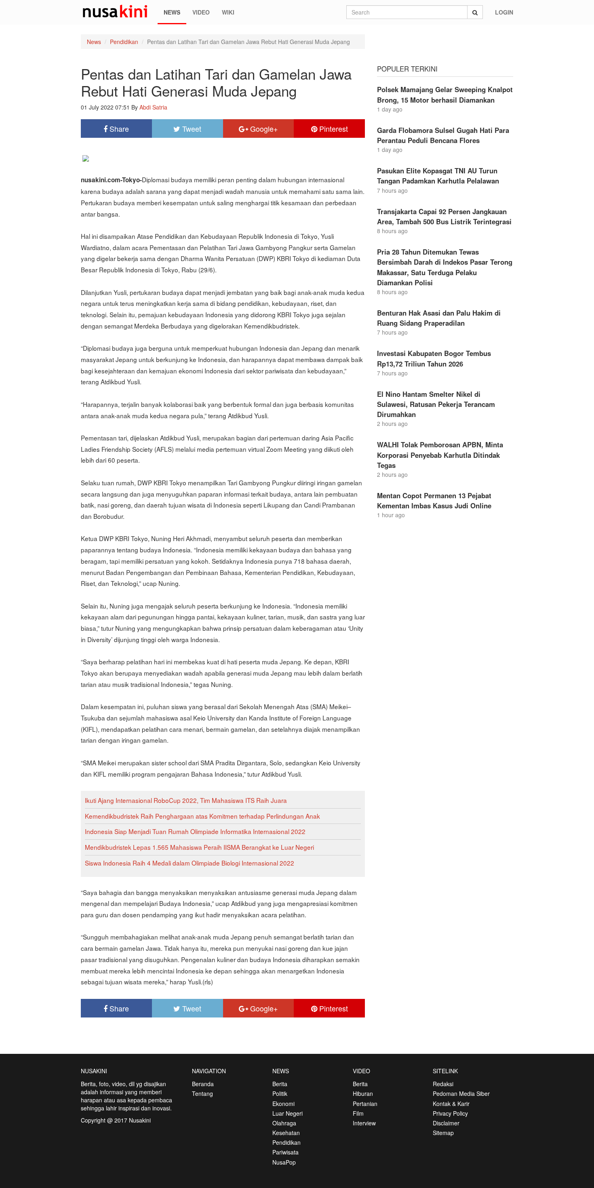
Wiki (228, 12)
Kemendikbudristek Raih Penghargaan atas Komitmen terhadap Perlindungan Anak (202, 815)
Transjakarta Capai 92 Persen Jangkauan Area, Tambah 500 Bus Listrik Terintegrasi (444, 216)
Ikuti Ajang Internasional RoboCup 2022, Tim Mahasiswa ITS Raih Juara (186, 800)
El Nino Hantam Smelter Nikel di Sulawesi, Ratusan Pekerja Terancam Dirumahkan (436, 404)
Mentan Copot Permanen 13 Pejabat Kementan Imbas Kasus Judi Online (434, 500)
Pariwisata (285, 1152)
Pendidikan (124, 42)
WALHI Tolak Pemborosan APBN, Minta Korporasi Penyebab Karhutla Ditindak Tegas (440, 455)
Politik (279, 1093)
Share (118, 128)
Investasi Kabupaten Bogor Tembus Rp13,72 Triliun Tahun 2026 (434, 358)
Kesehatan (286, 1133)
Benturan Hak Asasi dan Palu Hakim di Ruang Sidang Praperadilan (439, 318)
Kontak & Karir (451, 1104)
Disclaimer (446, 1123)
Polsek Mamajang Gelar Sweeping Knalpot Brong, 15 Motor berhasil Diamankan (445, 94)
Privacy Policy (450, 1113)
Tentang (202, 1093)
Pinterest (332, 128)
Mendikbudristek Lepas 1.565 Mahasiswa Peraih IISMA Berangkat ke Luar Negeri (199, 847)
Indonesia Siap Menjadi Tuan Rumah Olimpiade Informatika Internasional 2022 (195, 831)
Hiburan (363, 1093)
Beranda (203, 1084)
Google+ (263, 128)
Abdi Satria (153, 107)
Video (201, 12)
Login (504, 12)
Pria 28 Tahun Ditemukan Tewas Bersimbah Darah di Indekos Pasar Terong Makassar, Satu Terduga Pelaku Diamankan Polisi (444, 267)
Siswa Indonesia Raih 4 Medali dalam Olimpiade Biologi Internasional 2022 (189, 862)
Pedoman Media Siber (461, 1093)
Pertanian (365, 1104)
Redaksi (443, 1084)
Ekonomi (283, 1104)
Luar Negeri (287, 1113)
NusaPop (284, 1162)
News (172, 12)
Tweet (190, 128)
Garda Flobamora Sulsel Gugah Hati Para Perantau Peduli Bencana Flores (443, 135)
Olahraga (284, 1123)
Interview (364, 1123)
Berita (279, 1084)
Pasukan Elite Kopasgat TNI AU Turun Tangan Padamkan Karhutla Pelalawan (438, 175)
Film (358, 1113)
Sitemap (443, 1133)
